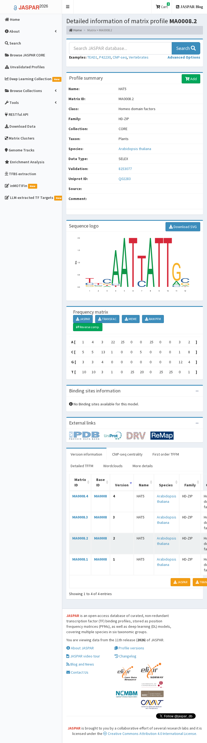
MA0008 (100, 496)
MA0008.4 (80, 496)
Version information (86, 454)
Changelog (127, 656)
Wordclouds (113, 465)
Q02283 (125, 178)
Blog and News (82, 664)
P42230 (105, 57)
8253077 (125, 168)
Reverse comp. (89, 327)
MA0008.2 (80, 538)
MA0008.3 (80, 517)
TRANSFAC (108, 319)
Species (166, 485)
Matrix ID (80, 482)
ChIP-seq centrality (127, 454)
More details (143, 465)
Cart (164, 5)
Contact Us (79, 672)
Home (77, 30)
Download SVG (185, 226)
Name (144, 485)
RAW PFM (154, 319)
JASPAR (84, 319)
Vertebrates (139, 57)
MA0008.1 (80, 559)
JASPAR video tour (84, 656)
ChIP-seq (120, 57)
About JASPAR (82, 648)
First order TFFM (166, 454)
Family (190, 485)
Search (183, 48)
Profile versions (131, 648)
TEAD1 (92, 57)
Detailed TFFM (82, 465)
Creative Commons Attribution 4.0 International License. (152, 733)
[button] (68, 7)
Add (193, 78)
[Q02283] (86, 435)
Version (122, 485)
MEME (132, 319)
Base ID (100, 482)
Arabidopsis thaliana (135, 148)
